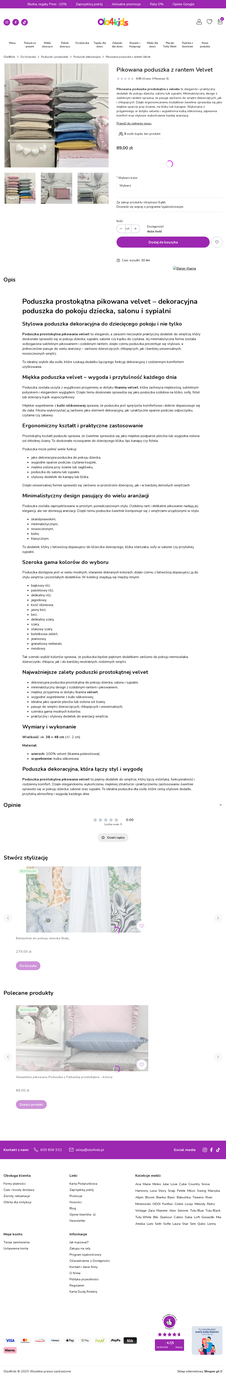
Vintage (141, 1210)
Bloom (149, 1197)
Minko (157, 1184)
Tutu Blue (197, 1210)
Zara (151, 1210)
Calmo (178, 1217)
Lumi (150, 1223)
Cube (183, 1184)
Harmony (141, 1190)
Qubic (202, 1223)
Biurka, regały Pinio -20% (47, 4)
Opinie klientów (81, 1214)
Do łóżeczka (28, 57)
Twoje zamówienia (17, 1242)
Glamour (166, 1217)
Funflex (167, 1204)
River (209, 1197)
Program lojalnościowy (85, 1255)
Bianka (161, 1197)
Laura (177, 1223)
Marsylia (214, 1190)
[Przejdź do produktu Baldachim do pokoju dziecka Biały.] (82, 899)
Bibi (155, 1217)
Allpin (139, 1197)
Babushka (184, 1197)
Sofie (167, 1223)
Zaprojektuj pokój (89, 4)
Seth (158, 1223)
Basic (171, 1197)
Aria (138, 1184)
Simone (183, 1210)
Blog (73, 1208)
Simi (193, 1223)
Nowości (76, 1202)
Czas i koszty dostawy (19, 1190)
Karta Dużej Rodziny (83, 1292)
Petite (181, 1190)
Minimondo (143, 1204)
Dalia (188, 1217)
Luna (153, 1190)
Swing (201, 1190)
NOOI (156, 1204)
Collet (179, 1204)
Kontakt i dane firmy (84, 1267)
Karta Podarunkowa (83, 1184)
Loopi (189, 1204)
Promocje (76, 1196)
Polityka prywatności (84, 1279)
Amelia (140, 1223)
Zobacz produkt (31, 1104)
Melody (200, 1204)
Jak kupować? (79, 1242)
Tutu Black (212, 1210)
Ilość (120, 221)
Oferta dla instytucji (17, 1202)
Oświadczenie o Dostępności (90, 1261)
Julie (166, 1184)
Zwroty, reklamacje (17, 1196)
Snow (206, 1184)
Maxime (162, 1210)
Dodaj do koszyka (163, 242)
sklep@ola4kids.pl (90, 1149)
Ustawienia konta (16, 1248)
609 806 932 (51, 1149)
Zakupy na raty (80, 1248)
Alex (172, 1210)
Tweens (198, 1197)
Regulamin (77, 1285)
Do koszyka (28, 965)
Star (185, 1223)
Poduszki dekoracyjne (86, 57)
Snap (171, 1190)
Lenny (211, 1223)
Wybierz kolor (127, 178)
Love (174, 1184)
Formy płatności (15, 1184)
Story (162, 1190)
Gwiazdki (208, 1217)
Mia (218, 1217)
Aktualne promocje (126, 4)
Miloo (191, 1190)
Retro (211, 1204)
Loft (197, 1217)
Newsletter (77, 1221)
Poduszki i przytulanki (54, 57)
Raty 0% (157, 4)
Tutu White (143, 1217)
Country (194, 1184)
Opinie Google (183, 4)
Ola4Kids (9, 57)
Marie (147, 1184)
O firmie (75, 1273)
